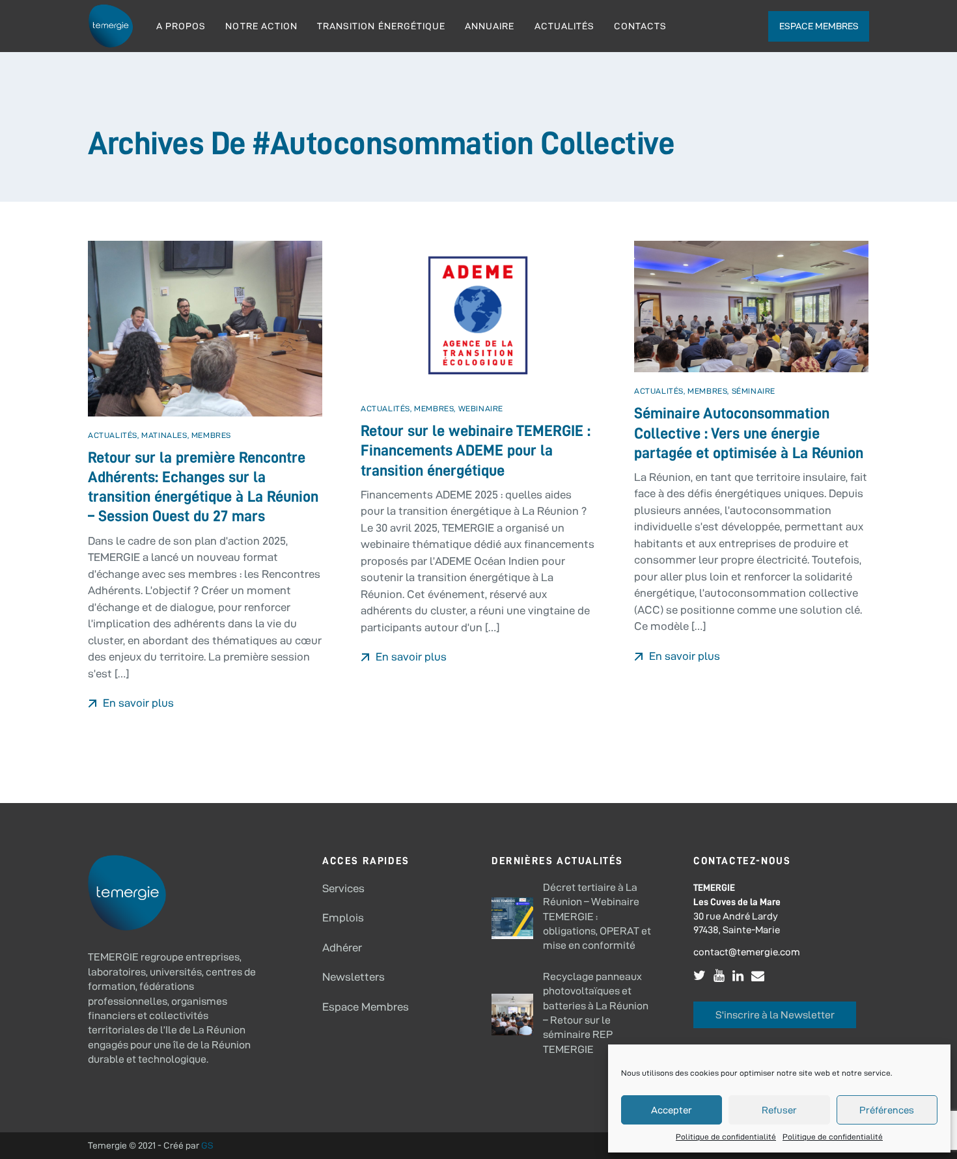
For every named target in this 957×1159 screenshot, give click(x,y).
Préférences (886, 1109)
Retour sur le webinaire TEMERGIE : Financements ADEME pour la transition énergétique (475, 451)
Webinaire (480, 408)
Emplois (343, 917)
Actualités (564, 26)
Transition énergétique (381, 26)
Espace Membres (365, 1007)
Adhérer (342, 947)
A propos (181, 26)
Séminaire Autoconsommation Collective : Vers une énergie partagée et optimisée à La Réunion (750, 433)
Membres (211, 435)
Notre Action (261, 26)
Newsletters (353, 977)
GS (207, 1145)
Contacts (640, 26)
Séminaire (753, 391)
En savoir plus (137, 703)
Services (343, 888)
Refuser (779, 1109)
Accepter (671, 1109)
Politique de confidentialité (726, 1136)
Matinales (164, 435)
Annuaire (489, 26)
